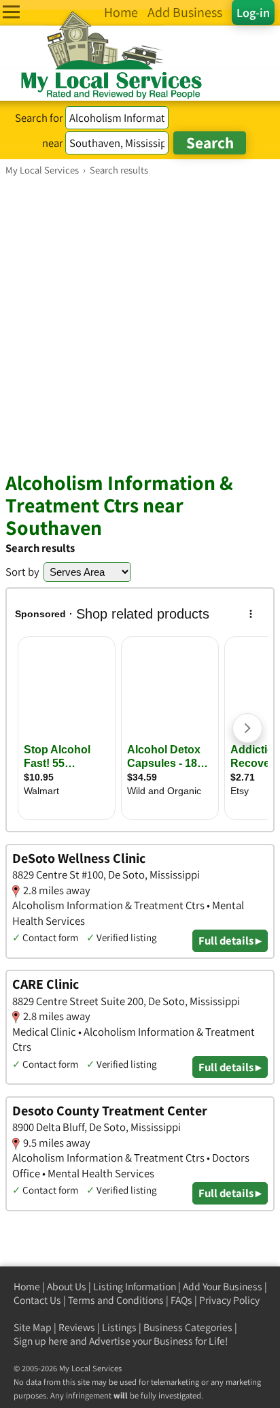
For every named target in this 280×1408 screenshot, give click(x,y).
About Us (66, 1286)
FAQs (181, 1300)
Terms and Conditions (116, 1300)
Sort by (22, 571)
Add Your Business (222, 1286)
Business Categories (187, 1327)
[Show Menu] (11, 11)
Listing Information (134, 1286)
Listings (119, 1327)
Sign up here (41, 1341)
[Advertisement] (140, 323)
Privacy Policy (229, 1300)
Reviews (76, 1327)
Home (27, 1286)
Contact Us (37, 1300)
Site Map (33, 1327)
